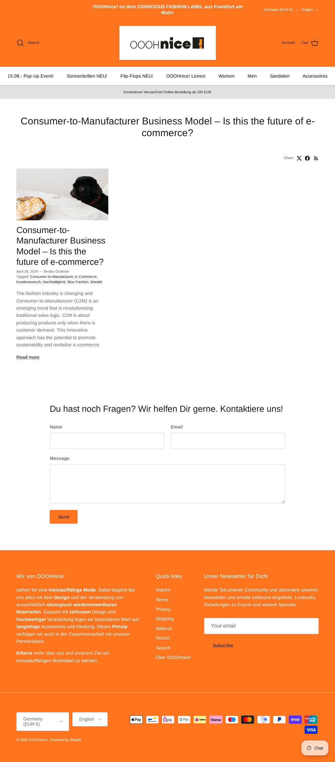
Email (177, 426)
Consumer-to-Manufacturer (51, 277)
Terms (162, 599)
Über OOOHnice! (173, 657)
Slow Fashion (77, 282)
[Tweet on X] (299, 158)
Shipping (165, 618)
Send (63, 516)
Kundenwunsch (28, 282)
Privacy (163, 609)
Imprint (163, 589)
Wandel (96, 282)
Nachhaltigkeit (54, 282)
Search (163, 647)
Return (163, 638)
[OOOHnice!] (167, 43)
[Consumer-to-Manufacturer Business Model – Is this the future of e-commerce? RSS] (316, 158)
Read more (28, 357)
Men (252, 76)
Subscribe (223, 645)
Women (227, 76)
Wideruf (164, 628)
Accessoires (315, 76)
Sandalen (280, 76)
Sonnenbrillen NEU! (87, 76)
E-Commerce (86, 277)
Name (56, 426)
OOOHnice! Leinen (185, 76)
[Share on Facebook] (307, 158)
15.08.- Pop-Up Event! (31, 76)
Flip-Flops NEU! (136, 76)
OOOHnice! (38, 740)
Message (59, 458)
